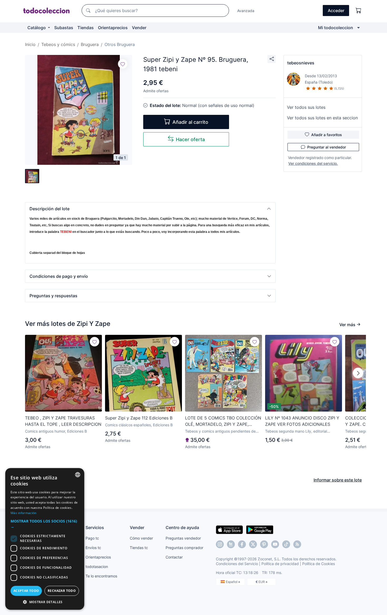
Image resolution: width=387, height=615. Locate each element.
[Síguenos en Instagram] (220, 544)
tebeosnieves (300, 62)
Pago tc (92, 538)
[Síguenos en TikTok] (286, 544)
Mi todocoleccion (335, 27)
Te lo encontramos (101, 576)
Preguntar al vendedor (326, 147)
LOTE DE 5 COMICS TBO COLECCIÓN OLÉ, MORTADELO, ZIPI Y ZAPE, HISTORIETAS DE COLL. (223, 421)
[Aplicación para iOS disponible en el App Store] (229, 529)
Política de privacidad (280, 563)
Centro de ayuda (182, 527)
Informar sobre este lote (338, 480)
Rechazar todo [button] (62, 590)
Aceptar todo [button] (26, 590)
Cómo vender (141, 538)
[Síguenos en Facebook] (242, 544)
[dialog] (44, 539)
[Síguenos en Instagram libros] (231, 544)
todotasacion (97, 566)
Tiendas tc (139, 547)
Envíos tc (93, 547)
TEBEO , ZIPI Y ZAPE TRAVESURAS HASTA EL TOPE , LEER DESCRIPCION (63, 421)
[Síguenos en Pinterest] (264, 544)
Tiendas (85, 27)
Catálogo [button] (37, 27)
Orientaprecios (113, 27)
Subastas (63, 27)
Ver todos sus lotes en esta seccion (322, 117)
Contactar (174, 557)
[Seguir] (122, 64)
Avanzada (245, 10)
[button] (150, 209)
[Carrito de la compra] (358, 10)
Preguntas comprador (184, 547)
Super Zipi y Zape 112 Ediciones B (138, 418)
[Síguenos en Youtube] (275, 544)
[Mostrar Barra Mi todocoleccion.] (358, 27)
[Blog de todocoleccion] (297, 544)
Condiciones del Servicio (237, 563)
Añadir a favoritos (326, 134)
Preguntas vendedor (183, 538)
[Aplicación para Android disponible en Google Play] (259, 529)
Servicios (95, 527)
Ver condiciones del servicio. (313, 163)
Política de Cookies (318, 563)
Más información (24, 513)
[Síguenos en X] (253, 544)
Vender (139, 27)
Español (232, 582)
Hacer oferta (190, 139)
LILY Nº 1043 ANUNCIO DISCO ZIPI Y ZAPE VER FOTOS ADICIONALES (302, 421)
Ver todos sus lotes (306, 107)
